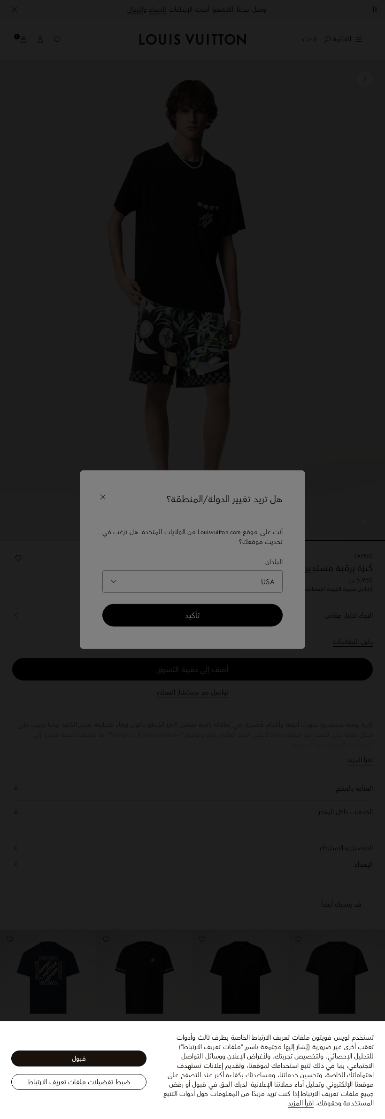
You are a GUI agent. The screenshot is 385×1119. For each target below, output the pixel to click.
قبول (79, 1058)
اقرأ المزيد (301, 1103)
